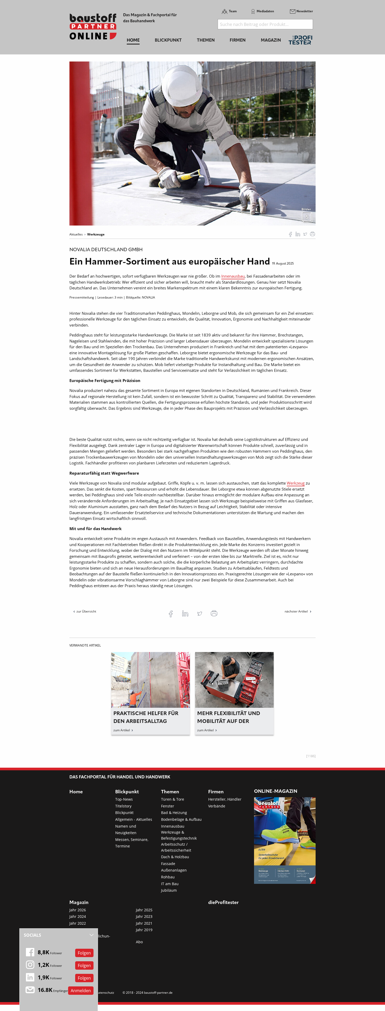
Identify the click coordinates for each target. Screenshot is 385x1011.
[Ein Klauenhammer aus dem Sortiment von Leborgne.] (192, 143)
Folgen (84, 953)
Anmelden (81, 990)
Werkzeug (296, 483)
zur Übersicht (86, 611)
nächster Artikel (297, 611)
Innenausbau (233, 276)
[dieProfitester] (300, 41)
